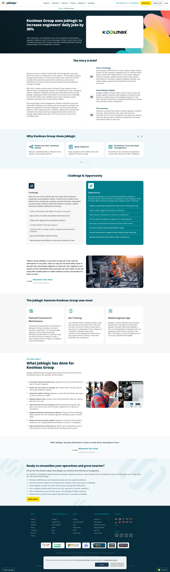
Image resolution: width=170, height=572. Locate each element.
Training (54, 519)
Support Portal (56, 522)
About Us (33, 533)
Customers (91, 3)
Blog (53, 530)
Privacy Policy (77, 527)
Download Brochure (99, 525)
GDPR (74, 530)
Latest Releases (56, 525)
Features (64, 3)
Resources (81, 3)
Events (54, 527)
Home (60, 8)
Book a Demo (33, 499)
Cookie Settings (8, 570)
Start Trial (96, 530)
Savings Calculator (99, 527)
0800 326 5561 (135, 3)
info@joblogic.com (123, 3)
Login (166, 3)
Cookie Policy (76, 533)
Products (46, 3)
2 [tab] (84, 162)
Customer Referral (78, 522)
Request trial (157, 3)
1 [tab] (81, 162)
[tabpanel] (45, 149)
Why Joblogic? (98, 522)
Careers (33, 536)
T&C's (74, 525)
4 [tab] (89, 162)
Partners (75, 519)
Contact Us (97, 519)
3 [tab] (86, 162)
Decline (117, 564)
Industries (55, 3)
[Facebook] (116, 535)
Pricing (72, 3)
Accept (102, 564)
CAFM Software (39, 566)
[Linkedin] (121, 535)
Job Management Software (127, 566)
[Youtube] (131, 535)
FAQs (53, 533)
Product (33, 519)
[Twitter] (126, 535)
